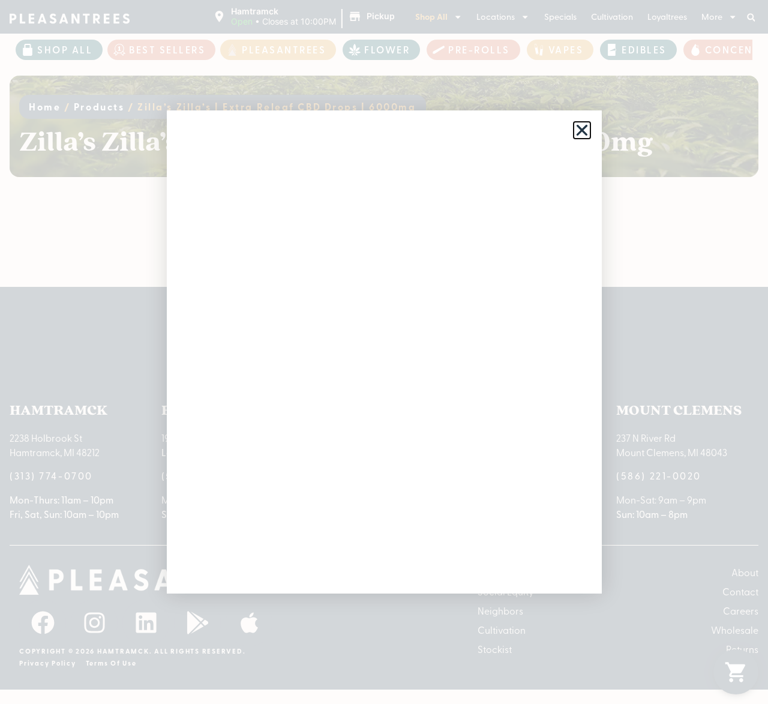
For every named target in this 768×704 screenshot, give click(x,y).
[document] (384, 352)
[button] (582, 130)
